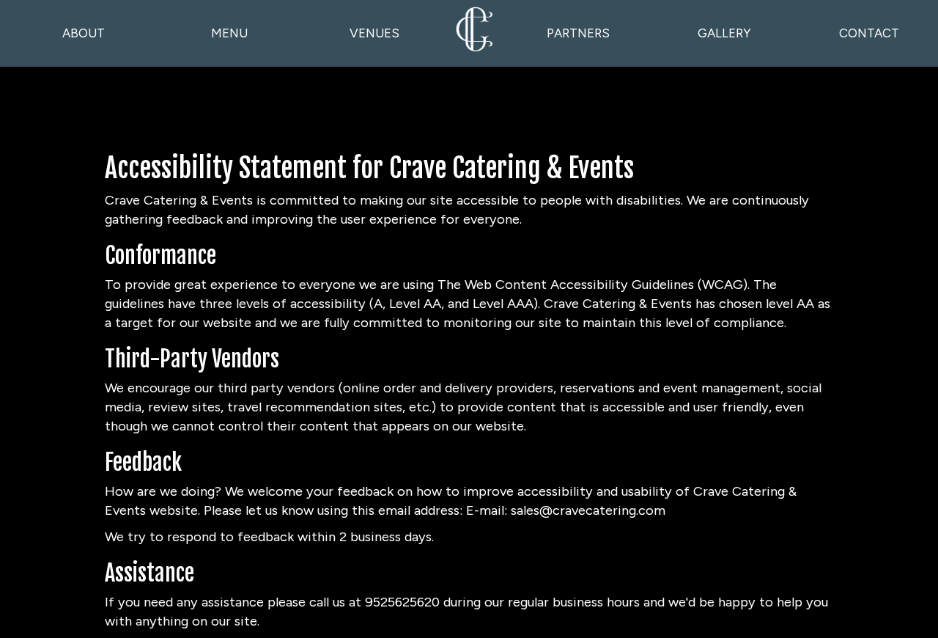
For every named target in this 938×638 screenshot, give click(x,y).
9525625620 (402, 602)
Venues (374, 33)
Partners (578, 33)
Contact (869, 33)
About (83, 33)
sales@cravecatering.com (588, 510)
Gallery (724, 33)
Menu (229, 33)
